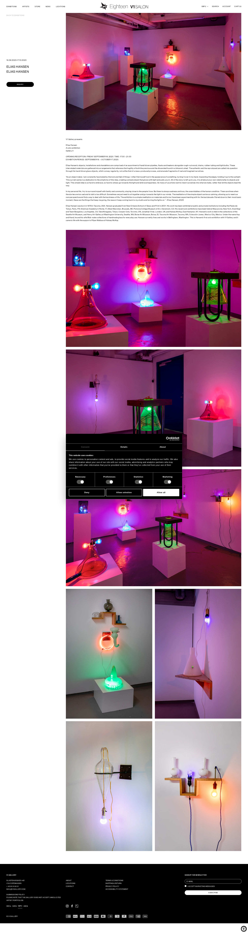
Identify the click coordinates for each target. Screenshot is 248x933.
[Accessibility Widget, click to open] (244, 929)
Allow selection (124, 492)
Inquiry (20, 84)
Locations (60, 6)
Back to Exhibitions (15, 15)
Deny (86, 492)
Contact (70, 886)
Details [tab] (124, 447)
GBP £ (204, 6)
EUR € (15, 906)
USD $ (26, 906)
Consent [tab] (85, 447)
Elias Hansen (17, 66)
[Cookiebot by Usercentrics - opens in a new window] (168, 439)
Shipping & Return (114, 883)
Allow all (161, 492)
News (48, 6)
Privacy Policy (112, 886)
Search (215, 6)
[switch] (109, 482)
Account (226, 6)
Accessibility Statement (117, 889)
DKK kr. (8, 906)
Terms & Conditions (114, 880)
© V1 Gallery (12, 916)
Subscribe (213, 893)
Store (37, 6)
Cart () (238, 6)
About (69, 880)
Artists (25, 6)
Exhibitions (11, 6)
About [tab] (163, 447)
